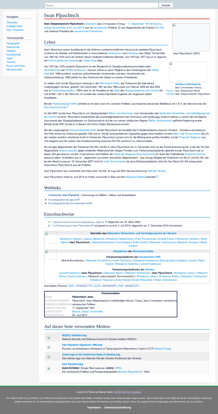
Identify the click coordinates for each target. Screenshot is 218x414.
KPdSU (70, 70)
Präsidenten (120, 251)
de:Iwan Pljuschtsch (129, 371)
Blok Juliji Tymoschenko (187, 133)
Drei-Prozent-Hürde (55, 107)
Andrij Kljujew (123, 242)
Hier (41, 397)
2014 (81, 27)
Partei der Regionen (190, 137)
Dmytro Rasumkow (142, 279)
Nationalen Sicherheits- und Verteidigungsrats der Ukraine (141, 233)
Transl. (169, 90)
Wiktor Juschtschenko (120, 113)
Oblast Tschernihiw (54, 27)
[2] (157, 176)
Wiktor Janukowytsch (160, 120)
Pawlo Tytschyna (122, 260)
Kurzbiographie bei (62, 199)
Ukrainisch (194, 84)
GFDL (118, 368)
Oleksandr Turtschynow (162, 242)
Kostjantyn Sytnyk (186, 260)
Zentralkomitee (52, 70)
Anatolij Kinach (166, 238)
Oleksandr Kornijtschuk (98, 260)
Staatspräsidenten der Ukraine (142, 90)
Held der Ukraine (156, 171)
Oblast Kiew (90, 60)
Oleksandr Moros (113, 272)
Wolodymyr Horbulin (71, 238)
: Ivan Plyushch (63, 195)
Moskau (81, 70)
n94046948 (108, 285)
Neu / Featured (15, 29)
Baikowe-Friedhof (135, 176)
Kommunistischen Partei (62, 60)
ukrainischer (100, 27)
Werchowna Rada (109, 83)
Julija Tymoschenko (115, 161)
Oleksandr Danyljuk (187, 242)
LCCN (96, 285)
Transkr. (170, 93)
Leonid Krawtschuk (150, 263)
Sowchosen (114, 53)
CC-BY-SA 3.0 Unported (127, 392)
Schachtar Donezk (195, 154)
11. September (136, 23)
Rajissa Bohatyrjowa (103, 242)
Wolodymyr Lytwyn (184, 272)
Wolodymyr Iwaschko (126, 263)
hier (28, 397)
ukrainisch (90, 23)
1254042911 (82, 285)
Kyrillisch (180, 84)
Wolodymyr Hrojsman (101, 279)
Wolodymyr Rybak (169, 276)
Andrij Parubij (140, 242)
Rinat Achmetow (145, 154)
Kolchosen (133, 53)
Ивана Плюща (162, 348)
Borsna (157, 23)
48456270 (130, 285)
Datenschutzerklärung (117, 407)
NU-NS (160, 27)
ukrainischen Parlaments (88, 31)
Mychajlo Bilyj (167, 260)
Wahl (117, 90)
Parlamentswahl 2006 (65, 103)
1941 (147, 23)
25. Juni (73, 27)
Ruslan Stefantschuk (165, 279)
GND (71, 285)
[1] (68, 106)
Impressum (94, 407)
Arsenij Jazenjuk (68, 150)
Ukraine (149, 269)
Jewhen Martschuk (94, 238)
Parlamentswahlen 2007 (83, 130)
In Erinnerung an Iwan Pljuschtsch (72, 225)
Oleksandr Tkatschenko (137, 272)
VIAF (121, 285)
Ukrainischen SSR (149, 256)
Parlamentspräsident (63, 90)
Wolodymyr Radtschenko (119, 238)
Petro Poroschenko (145, 238)
